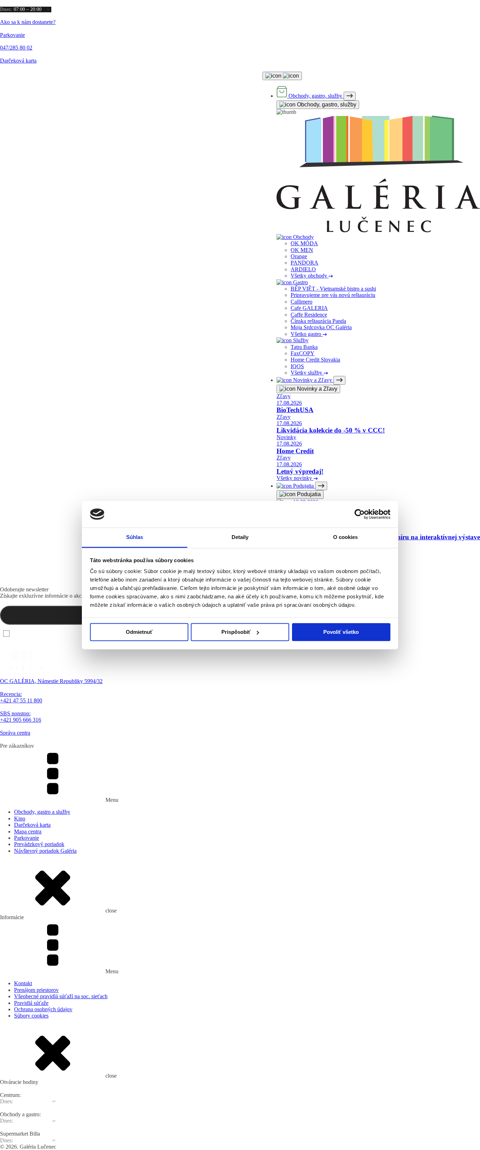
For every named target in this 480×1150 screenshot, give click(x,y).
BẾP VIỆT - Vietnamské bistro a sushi (333, 289)
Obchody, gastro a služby (42, 812)
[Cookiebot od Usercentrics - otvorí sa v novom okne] (359, 514)
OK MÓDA (304, 243)
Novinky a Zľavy (316, 389)
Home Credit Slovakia (315, 360)
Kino (19, 818)
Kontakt (23, 983)
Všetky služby (307, 373)
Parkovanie (26, 838)
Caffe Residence (309, 315)
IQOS (297, 366)
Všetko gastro (307, 334)
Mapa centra (27, 831)
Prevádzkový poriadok (39, 844)
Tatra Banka (304, 347)
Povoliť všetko (341, 632)
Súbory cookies (31, 1016)
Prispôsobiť (236, 632)
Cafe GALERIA (309, 308)
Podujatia (308, 494)
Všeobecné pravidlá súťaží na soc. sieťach (61, 996)
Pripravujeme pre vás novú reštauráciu (333, 295)
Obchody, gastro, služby (326, 105)
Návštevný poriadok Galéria (45, 851)
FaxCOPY (302, 353)
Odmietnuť (139, 632)
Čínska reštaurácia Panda (318, 321)
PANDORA (304, 263)
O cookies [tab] (345, 537)
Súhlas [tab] (134, 537)
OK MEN (302, 250)
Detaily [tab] (240, 537)
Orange (299, 256)
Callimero (301, 302)
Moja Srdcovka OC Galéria (321, 327)
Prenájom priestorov (36, 990)
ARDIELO (303, 269)
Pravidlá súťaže (31, 1003)
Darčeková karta (32, 825)
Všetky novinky (295, 478)
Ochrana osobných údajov (43, 1009)
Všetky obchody (310, 276)
